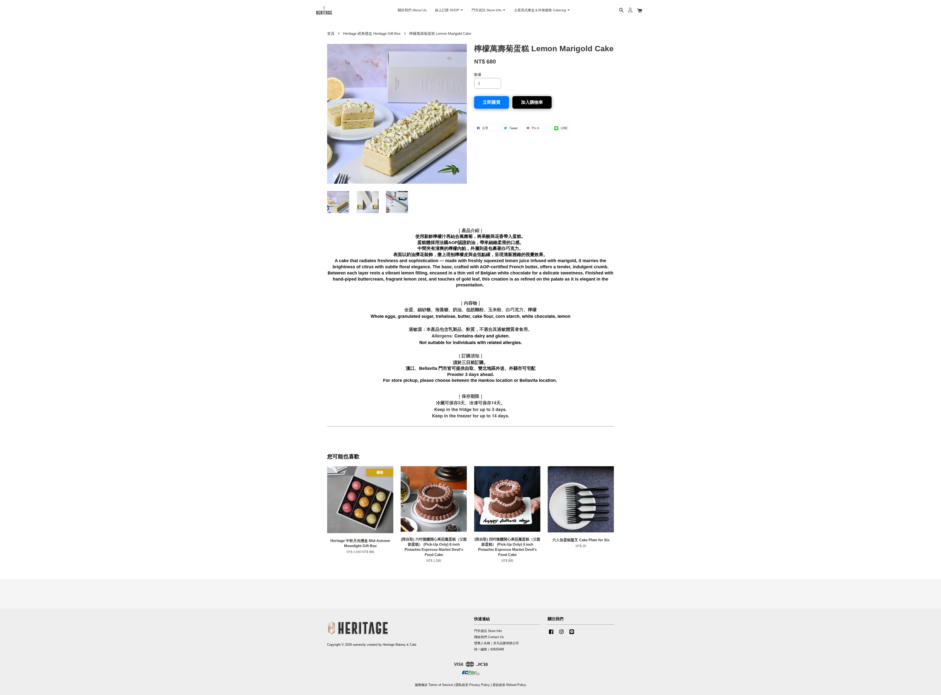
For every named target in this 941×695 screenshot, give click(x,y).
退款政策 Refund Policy (509, 685)
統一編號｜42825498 (489, 649)
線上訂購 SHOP (447, 10)
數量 (478, 74)
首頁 (330, 33)
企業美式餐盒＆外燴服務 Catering (540, 10)
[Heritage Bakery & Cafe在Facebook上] (551, 634)
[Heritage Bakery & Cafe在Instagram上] (561, 634)
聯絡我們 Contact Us (489, 637)
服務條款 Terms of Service (434, 685)
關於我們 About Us (412, 10)
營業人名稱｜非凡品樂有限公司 (496, 643)
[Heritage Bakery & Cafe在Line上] (571, 634)
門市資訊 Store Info (487, 10)
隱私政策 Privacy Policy (473, 685)
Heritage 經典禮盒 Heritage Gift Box (372, 33)
